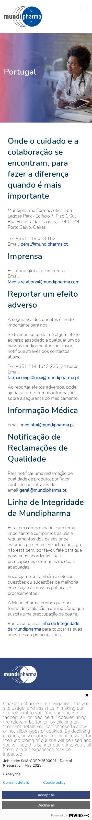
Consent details (16, 782)
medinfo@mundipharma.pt (47, 425)
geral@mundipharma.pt (44, 244)
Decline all (46, 805)
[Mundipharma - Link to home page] (23, 16)
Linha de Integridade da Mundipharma (43, 626)
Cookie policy (54, 782)
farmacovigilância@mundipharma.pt (43, 378)
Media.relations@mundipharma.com (43, 282)
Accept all (46, 795)
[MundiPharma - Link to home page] (46, 675)
